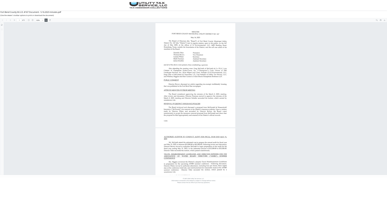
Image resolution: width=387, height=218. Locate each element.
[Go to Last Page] (14, 20)
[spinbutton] (19, 20)
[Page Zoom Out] (28, 20)
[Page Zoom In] (32, 20)
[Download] (384, 20)
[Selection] (46, 20)
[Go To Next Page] (10, 20)
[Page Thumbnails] (1, 24)
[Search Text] (376, 20)
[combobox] (38, 20)
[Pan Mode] (49, 20)
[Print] (380, 20)
